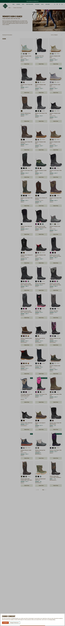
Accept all (5, 622)
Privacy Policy (52, 619)
